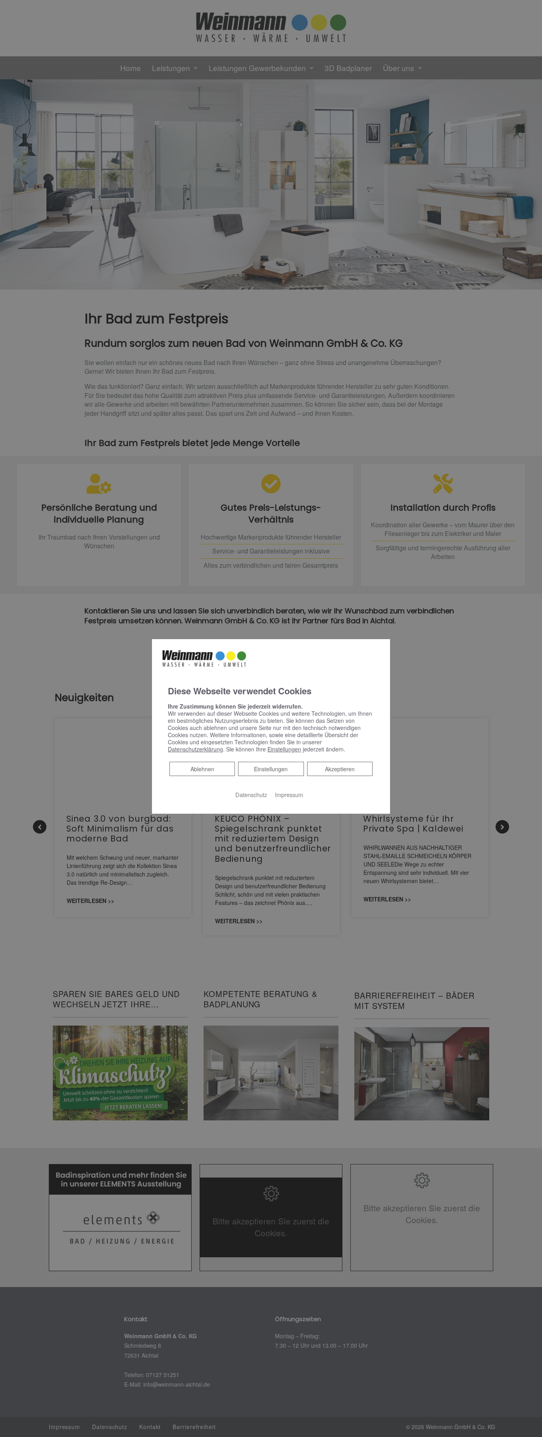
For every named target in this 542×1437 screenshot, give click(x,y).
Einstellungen (271, 769)
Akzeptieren (340, 769)
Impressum (289, 794)
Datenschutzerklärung (195, 749)
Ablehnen (202, 769)
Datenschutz (251, 794)
